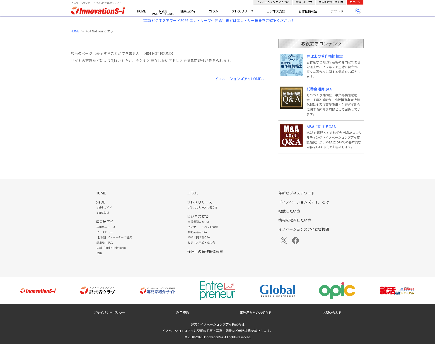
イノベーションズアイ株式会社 (222, 324)
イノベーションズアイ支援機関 (303, 229)
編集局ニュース (106, 227)
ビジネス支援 (275, 11)
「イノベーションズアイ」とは (303, 202)
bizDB (163, 11)
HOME (141, 11)
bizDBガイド (104, 207)
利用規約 (182, 313)
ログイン (355, 2)
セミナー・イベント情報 (203, 227)
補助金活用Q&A (319, 89)
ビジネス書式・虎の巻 (201, 242)
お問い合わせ (332, 313)
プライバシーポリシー (109, 313)
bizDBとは (103, 212)
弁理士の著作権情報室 (325, 56)
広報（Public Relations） (112, 248)
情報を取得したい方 (331, 2)
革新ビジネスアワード (296, 193)
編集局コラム (105, 242)
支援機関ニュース (198, 221)
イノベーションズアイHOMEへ (240, 79)
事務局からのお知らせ (256, 313)
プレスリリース (243, 11)
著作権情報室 (307, 11)
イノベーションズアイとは (272, 2)
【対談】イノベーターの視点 (114, 237)
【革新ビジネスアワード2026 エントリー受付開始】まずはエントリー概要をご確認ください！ (217, 21)
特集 (99, 253)
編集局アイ (188, 11)
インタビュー (105, 232)
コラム (213, 11)
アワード (337, 11)
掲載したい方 (304, 2)
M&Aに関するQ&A (321, 127)
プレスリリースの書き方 (203, 207)
